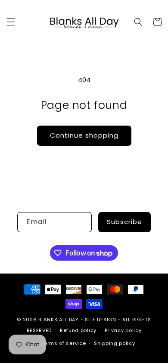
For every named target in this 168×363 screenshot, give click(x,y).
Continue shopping (84, 135)
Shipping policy (114, 343)
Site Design (100, 319)
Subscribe (124, 221)
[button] (10, 21)
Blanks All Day (58, 319)
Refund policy (78, 330)
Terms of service (63, 343)
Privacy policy (123, 330)
